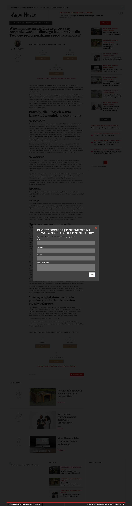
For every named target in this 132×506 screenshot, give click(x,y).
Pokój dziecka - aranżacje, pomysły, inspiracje (24, 504)
